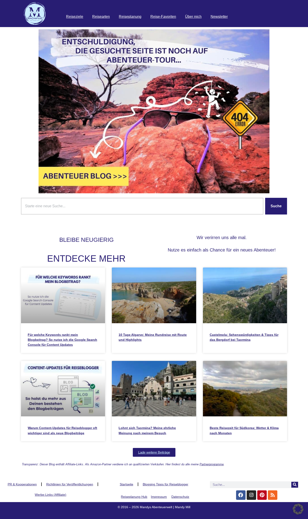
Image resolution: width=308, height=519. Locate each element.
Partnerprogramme (212, 464)
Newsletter (219, 16)
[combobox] (142, 206)
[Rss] (272, 495)
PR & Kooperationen (22, 484)
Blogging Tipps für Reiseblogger (165, 484)
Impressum (159, 496)
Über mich (193, 16)
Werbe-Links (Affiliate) (50, 494)
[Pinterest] (262, 495)
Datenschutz (180, 496)
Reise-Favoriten (163, 16)
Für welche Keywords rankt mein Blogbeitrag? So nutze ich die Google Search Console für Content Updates (62, 340)
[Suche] (294, 485)
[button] (154, 452)
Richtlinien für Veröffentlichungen (69, 484)
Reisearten (101, 16)
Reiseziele (74, 16)
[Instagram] (251, 495)
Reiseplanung (130, 16)
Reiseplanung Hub (134, 496)
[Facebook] (241, 495)
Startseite (126, 484)
